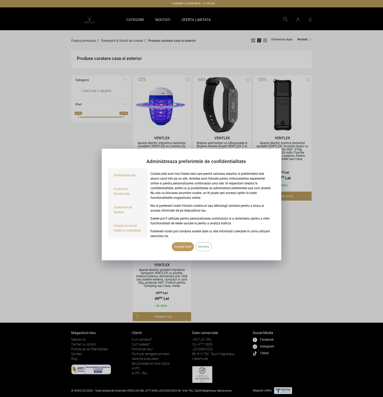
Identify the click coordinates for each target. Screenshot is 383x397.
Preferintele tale (125, 175)
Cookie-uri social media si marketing (127, 228)
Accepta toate (183, 246)
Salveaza (203, 246)
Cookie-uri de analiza (123, 209)
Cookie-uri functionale (122, 191)
